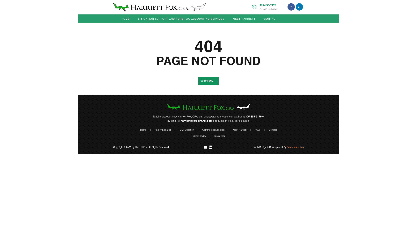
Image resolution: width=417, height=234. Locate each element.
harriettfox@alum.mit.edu (196, 121)
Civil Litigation (187, 130)
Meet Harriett (239, 130)
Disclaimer (219, 136)
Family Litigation (163, 130)
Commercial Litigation (213, 130)
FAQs (257, 130)
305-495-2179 (267, 5)
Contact (273, 130)
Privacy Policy (199, 136)
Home (143, 130)
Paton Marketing (295, 147)
